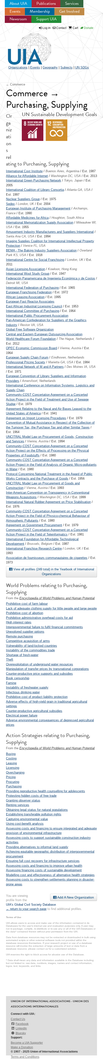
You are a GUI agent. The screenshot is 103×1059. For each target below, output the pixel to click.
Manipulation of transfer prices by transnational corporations (47, 669)
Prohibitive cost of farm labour (27, 603)
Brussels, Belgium (39, 544)
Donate (88, 28)
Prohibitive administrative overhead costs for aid (39, 618)
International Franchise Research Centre (34, 548)
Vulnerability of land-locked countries (31, 645)
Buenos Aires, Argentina (62, 171)
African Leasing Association (25, 297)
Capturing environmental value (27, 819)
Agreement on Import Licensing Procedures (36, 418)
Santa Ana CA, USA (20, 236)
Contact (61, 28)
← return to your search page (26, 909)
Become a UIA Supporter (27, 1042)
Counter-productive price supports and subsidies (39, 673)
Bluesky (21, 1033)
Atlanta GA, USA (79, 190)
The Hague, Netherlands (75, 339)
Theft (9, 659)
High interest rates (18, 622)
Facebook (22, 1024)
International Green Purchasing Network (33, 180)
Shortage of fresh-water (22, 655)
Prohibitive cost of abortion (24, 613)
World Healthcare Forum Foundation (31, 339)
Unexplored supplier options (25, 631)
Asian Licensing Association (25, 269)
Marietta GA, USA (60, 362)
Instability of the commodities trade (30, 650)
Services (72, 3)
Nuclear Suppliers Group (23, 199)
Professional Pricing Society (25, 362)
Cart (75, 28)
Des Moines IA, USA (81, 367)
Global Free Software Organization (30, 329)
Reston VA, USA (31, 325)
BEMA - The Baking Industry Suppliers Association (41, 250)
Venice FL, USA (34, 245)
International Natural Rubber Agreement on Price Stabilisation (48, 502)
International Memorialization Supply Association (39, 222)
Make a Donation (22, 1047)
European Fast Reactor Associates (30, 301)
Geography (50, 67)
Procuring (12, 782)
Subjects (66, 67)
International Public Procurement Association (37, 315)
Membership (40, 11)
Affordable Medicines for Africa (27, 217)
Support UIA (46, 19)
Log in (46, 28)
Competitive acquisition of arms (28, 641)
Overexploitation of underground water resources (39, 664)
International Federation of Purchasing (32, 287)
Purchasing (14, 786)
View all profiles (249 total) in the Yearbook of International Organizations (53, 571)
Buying (11, 754)
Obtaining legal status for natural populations (37, 810)
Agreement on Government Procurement (34, 525)
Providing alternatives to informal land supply (37, 847)
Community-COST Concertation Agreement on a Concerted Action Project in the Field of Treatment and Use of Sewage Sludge (47, 399)
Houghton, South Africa (68, 217)
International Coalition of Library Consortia (35, 190)
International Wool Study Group (27, 273)
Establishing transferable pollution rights (33, 814)
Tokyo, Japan (73, 180)
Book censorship (17, 678)
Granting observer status (23, 800)
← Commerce (15, 84)
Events (15, 11)
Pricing (11, 777)
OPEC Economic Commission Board (31, 348)
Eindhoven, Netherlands (67, 357)
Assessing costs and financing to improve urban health (44, 865)
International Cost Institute (24, 171)
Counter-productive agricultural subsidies (34, 711)
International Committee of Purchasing (32, 311)
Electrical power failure (21, 715)
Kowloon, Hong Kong (62, 269)
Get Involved (69, 11)
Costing (11, 758)
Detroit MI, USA (17, 283)
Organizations (18, 67)
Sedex (10, 204)
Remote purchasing (19, 636)
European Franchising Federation (29, 292)
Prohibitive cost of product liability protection (37, 697)
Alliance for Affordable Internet (27, 176)
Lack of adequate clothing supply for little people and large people (51, 608)
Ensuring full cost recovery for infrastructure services (43, 861)
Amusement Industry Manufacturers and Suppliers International (50, 232)
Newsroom (18, 19)
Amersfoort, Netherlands (39, 381)
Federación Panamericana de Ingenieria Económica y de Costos (50, 278)
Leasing (11, 763)
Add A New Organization (75, 897)
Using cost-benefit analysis (25, 823)
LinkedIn (21, 1028)
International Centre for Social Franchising (35, 260)
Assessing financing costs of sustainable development (44, 870)
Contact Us (18, 1019)
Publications (46, 3)
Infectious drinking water (23, 692)
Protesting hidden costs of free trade (31, 795)
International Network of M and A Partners (35, 367)
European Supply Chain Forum (27, 357)
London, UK (26, 204)
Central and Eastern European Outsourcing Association (44, 334)
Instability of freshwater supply (27, 687)
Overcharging (15, 772)
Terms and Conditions (25, 1057)
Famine (11, 683)
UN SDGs (82, 67)
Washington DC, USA (66, 176)
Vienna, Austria (70, 348)
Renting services (17, 805)
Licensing (12, 768)
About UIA (18, 3)
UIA (24, 46)
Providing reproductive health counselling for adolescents (45, 791)
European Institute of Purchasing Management (38, 208)
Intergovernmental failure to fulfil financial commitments (44, 627)
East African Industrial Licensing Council (34, 306)
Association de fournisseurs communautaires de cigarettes (46, 558)
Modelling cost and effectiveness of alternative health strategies (50, 875)
